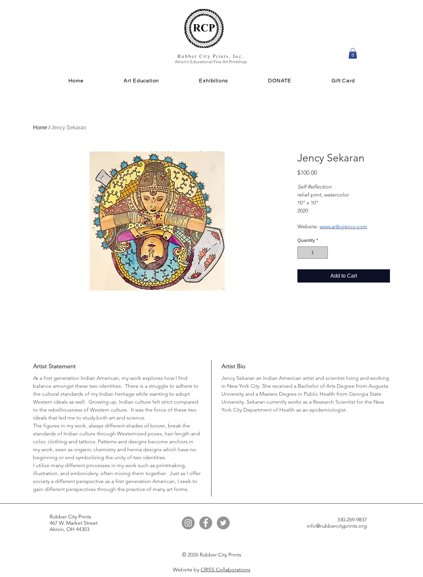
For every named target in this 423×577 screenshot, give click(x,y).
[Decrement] (302, 252)
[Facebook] (205, 522)
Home (40, 127)
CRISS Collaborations (225, 569)
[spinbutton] (313, 252)
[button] (352, 53)
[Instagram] (188, 522)
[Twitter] (223, 522)
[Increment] (323, 252)
